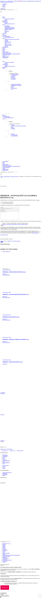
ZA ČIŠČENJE (14, 88)
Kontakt (4, 6)
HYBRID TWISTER (8, 29)
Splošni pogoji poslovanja (7, 472)
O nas (4, 5)
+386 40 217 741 (10, 241)
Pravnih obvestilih (35, 232)
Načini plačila (5, 473)
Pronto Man (5, 20)
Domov (4, 16)
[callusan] (5, 391)
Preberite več (5, 296)
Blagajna (4, 544)
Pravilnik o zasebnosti (6, 556)
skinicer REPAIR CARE (9, 37)
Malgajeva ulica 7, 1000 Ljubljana (6, 449)
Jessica (4, 38)
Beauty (6, 22)
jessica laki (2, 414)
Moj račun (4, 549)
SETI (6, 32)
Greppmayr (5, 35)
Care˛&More (2, 392)
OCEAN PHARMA (6, 36)
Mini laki (6, 40)
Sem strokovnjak (3, 593)
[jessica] (5, 413)
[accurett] (5, 378)
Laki (5, 43)
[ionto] (5, 406)
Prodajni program (7, 176)
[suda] (5, 439)
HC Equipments (5, 161)
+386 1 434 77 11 (3, 241)
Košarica (4, 548)
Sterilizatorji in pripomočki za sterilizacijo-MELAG (11, 53)
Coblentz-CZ (2, 393)
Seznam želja (5, 559)
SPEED (12, 86)
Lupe (3, 50)
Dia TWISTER (7, 26)
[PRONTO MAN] (8, 426)
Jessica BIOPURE (8, 42)
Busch (4, 24)
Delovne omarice (6, 51)
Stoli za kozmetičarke (6, 54)
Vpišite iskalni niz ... (3, 9)
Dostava (4, 475)
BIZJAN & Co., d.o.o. (6, 543)
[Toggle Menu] (0, 15)
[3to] (5, 371)
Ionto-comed (5, 454)
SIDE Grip (4, 33)
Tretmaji (12, 124)
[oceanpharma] (5, 421)
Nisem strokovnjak (5, 587)
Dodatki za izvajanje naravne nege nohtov (12, 39)
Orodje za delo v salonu (7, 52)
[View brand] (5, 192)
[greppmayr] (5, 400)
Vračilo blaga (5, 474)
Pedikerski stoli (5, 57)
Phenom (12, 127)
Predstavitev (5, 3)
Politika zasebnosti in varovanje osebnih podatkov (11, 555)
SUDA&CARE (5, 21)
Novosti (4, 4)
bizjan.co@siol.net (17, 241)
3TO (3, 34)
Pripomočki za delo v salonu (10, 23)
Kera (6, 30)
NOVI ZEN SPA (8, 44)
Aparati (6, 19)
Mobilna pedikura (6, 56)
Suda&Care (2, 440)
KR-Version (7, 31)
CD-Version (7, 25)
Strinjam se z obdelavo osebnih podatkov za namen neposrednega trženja (15, 224)
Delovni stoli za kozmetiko (9, 18)
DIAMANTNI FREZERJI (9, 27)
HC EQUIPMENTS (6, 462)
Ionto (3, 17)
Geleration (6, 41)
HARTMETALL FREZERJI (10, 28)
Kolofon (4, 546)
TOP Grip (13, 76)
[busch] (5, 384)
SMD (4, 162)
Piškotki (4, 554)
